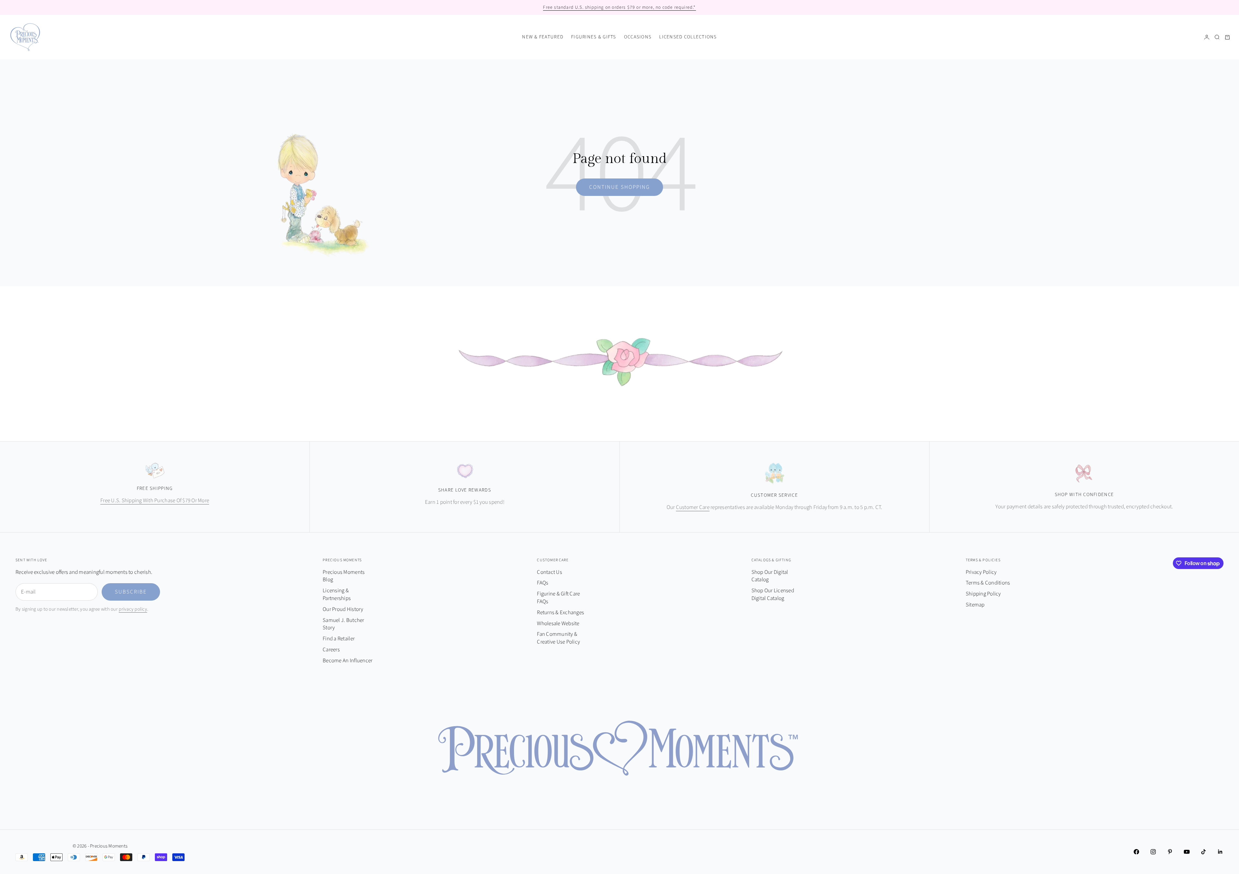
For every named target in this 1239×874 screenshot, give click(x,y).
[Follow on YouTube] (1187, 852)
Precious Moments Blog (344, 576)
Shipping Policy (983, 594)
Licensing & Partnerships (337, 594)
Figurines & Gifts (593, 37)
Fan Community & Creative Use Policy (558, 638)
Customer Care (693, 507)
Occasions (637, 37)
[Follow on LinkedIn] (1220, 852)
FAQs (542, 583)
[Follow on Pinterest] (1170, 852)
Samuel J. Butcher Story (343, 624)
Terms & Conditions (988, 583)
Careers (331, 650)
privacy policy (133, 609)
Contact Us (549, 572)
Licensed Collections (688, 37)
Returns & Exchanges (560, 612)
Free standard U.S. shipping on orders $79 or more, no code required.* (619, 7)
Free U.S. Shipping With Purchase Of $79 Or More (154, 500)
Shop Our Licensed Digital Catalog (772, 594)
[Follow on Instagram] (1153, 852)
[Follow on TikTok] (1203, 852)
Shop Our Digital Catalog (769, 576)
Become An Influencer (347, 661)
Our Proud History (343, 609)
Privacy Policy (981, 572)
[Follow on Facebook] (1136, 852)
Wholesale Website (558, 623)
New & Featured (542, 37)
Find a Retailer (339, 639)
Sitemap (975, 605)
